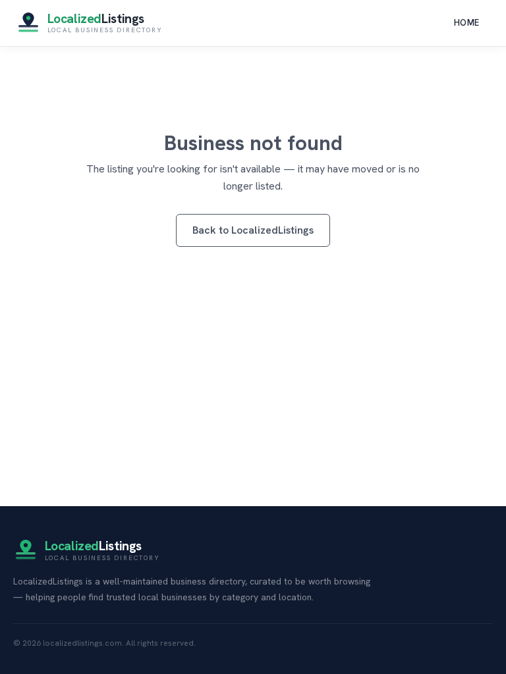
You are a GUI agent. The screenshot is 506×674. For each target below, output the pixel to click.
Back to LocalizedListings (253, 230)
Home (467, 22)
